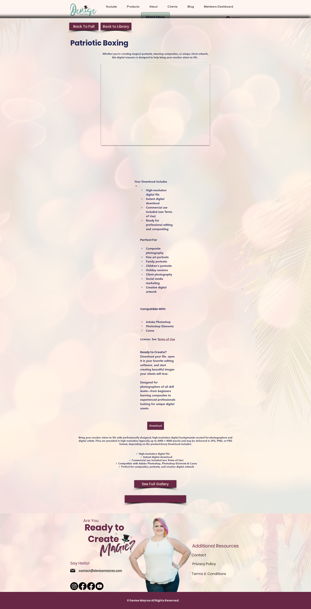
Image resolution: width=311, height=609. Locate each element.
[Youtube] (99, 586)
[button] (172, 6)
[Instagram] (74, 586)
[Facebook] (83, 586)
